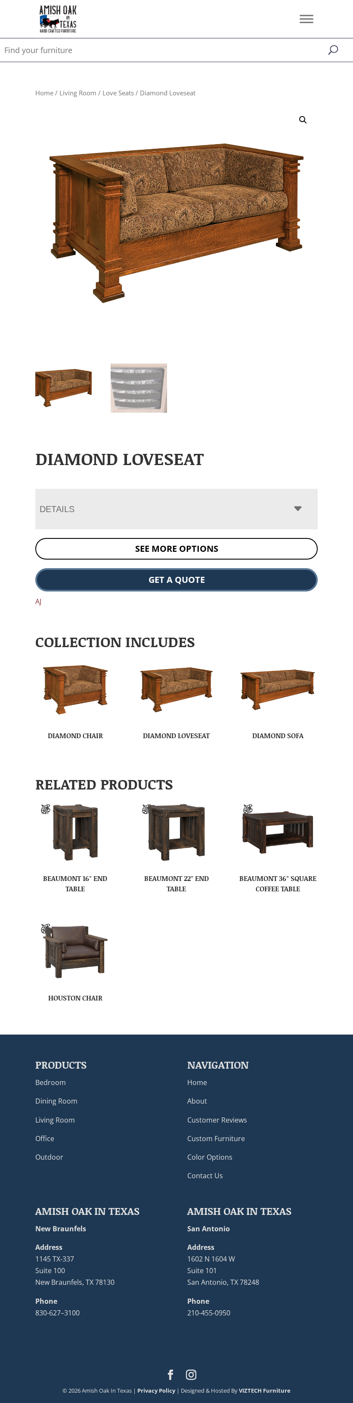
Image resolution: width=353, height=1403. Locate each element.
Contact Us (205, 1175)
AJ (38, 601)
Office (44, 1138)
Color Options (209, 1157)
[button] (303, 120)
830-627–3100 (57, 1313)
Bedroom (50, 1082)
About (197, 1101)
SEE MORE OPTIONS (176, 548)
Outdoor (49, 1157)
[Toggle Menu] (306, 19)
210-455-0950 (208, 1313)
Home (44, 92)
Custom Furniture (216, 1138)
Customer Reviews (217, 1120)
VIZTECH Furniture (265, 1390)
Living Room (77, 92)
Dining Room (56, 1101)
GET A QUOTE (177, 579)
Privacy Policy (156, 1390)
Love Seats (118, 92)
